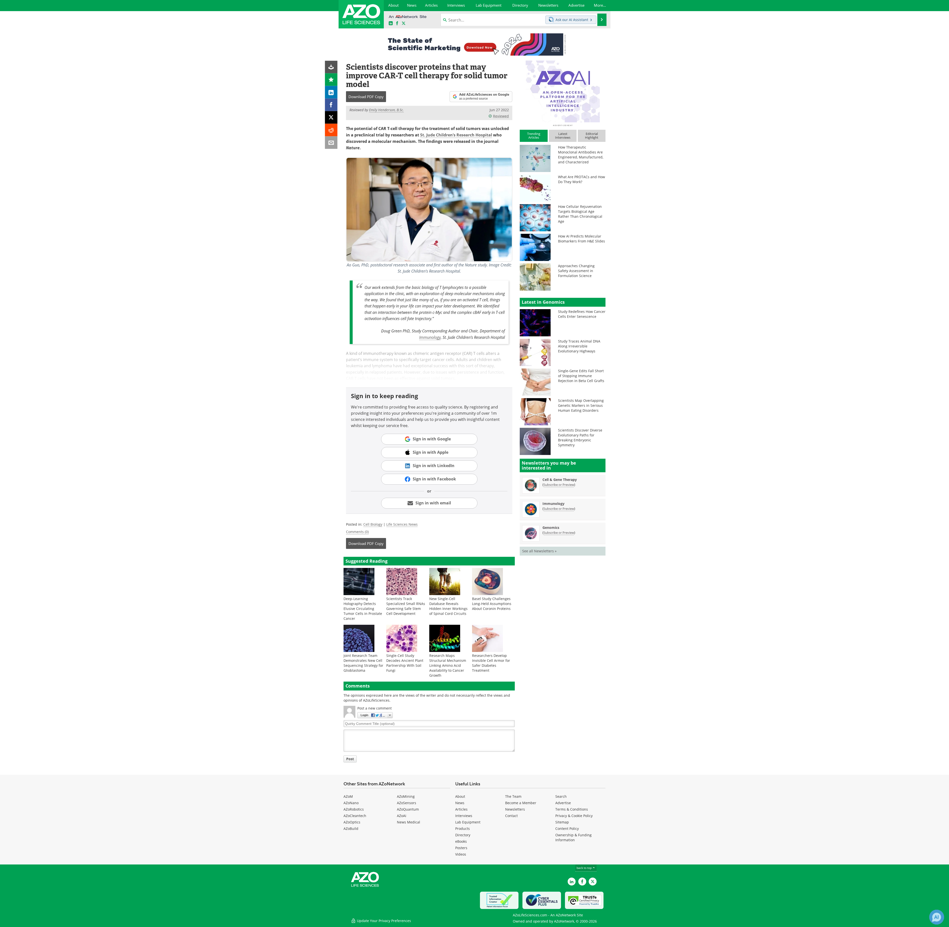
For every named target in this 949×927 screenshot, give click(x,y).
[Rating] (331, 79)
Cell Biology (372, 524)
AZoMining (406, 796)
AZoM (348, 796)
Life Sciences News (402, 524)
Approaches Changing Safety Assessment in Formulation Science (576, 270)
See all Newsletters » (539, 551)
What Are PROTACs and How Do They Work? (581, 179)
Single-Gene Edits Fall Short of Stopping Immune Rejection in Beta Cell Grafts (581, 375)
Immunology (430, 337)
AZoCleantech (355, 815)
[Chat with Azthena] (936, 917)
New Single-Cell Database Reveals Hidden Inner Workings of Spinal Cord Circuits (448, 606)
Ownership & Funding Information (573, 837)
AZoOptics (352, 822)
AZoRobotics (354, 809)
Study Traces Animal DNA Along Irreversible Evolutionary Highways (579, 346)
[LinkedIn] (331, 92)
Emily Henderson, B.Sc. (386, 110)
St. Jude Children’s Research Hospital (456, 135)
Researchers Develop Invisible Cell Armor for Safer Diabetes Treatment (491, 663)
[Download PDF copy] (331, 67)
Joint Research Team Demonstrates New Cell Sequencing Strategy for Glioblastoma (363, 663)
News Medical (408, 822)
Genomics (550, 527)
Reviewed (501, 116)
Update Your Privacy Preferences (383, 920)
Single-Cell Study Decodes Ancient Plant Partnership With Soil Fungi (404, 663)
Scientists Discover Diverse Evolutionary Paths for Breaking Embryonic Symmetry (580, 437)
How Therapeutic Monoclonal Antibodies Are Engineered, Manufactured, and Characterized (580, 154)
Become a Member (520, 802)
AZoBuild (351, 828)
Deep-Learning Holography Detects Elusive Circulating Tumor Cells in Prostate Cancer (363, 608)
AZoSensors (406, 802)
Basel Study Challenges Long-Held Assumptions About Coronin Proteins (491, 603)
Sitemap (562, 822)
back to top (584, 868)
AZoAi (401, 815)
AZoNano (351, 802)
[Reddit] (331, 130)
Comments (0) (357, 531)
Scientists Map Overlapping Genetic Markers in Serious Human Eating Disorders (581, 405)
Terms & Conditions (571, 809)
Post (350, 758)
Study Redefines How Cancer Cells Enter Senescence (581, 314)
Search (561, 796)
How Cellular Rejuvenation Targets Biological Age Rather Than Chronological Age (580, 214)
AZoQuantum (408, 809)
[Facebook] (331, 105)
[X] (331, 117)
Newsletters (515, 809)
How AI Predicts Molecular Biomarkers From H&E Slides (581, 238)
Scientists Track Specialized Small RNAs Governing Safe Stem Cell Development (405, 606)
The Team (513, 796)
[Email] (331, 142)
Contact (511, 815)
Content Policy (567, 828)
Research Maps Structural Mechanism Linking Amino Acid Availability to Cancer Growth (447, 665)
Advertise (563, 802)
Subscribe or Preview (558, 484)
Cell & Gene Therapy (559, 479)
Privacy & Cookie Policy (574, 815)
